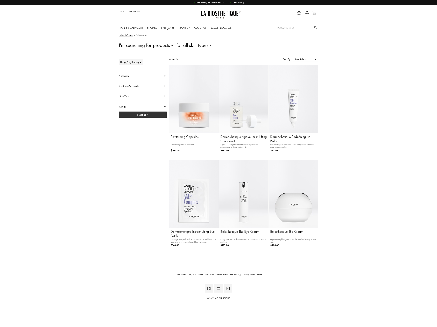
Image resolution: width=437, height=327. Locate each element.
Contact (200, 274)
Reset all (141, 114)
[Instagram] (228, 288)
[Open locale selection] (299, 13)
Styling (152, 27)
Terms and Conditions (213, 274)
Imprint (259, 274)
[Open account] (307, 13)
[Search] (316, 27)
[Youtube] (218, 288)
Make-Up (184, 27)
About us (200, 27)
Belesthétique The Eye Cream (239, 231)
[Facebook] (209, 288)
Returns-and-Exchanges (232, 274)
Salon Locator (221, 27)
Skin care (167, 27)
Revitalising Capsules (185, 137)
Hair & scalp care (131, 27)
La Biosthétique (126, 35)
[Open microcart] (315, 13)
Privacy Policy (249, 274)
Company (192, 274)
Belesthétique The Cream (286, 231)
